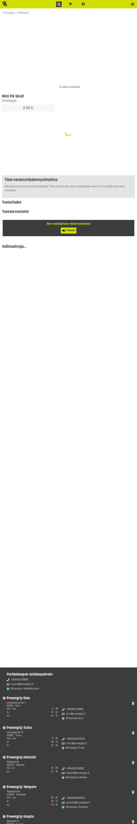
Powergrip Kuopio (20, 817)
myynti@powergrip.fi (22, 684)
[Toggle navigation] (132, 4)
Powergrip (10, 13)
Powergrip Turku (19, 728)
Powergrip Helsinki (21, 757)
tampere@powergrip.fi (78, 802)
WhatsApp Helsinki (76, 777)
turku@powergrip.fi (76, 743)
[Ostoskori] (70, 4)
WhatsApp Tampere (77, 807)
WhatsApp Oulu (74, 718)
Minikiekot (23, 13)
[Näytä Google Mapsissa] (133, 704)
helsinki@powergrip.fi (77, 773)
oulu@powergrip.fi (76, 714)
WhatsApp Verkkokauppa (25, 688)
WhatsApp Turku (75, 748)
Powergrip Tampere (21, 787)
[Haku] (59, 4)
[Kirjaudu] (83, 4)
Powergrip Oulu (18, 698)
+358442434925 (75, 739)
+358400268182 (75, 768)
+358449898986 (75, 798)
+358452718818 (19, 679)
